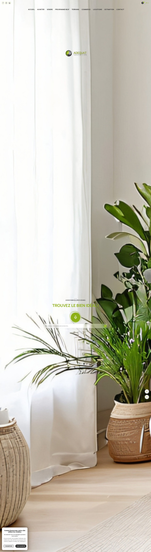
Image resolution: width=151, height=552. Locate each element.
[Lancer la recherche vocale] (75, 317)
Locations (97, 9)
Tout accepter (21, 546)
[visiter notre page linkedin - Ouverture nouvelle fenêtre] (9, 3)
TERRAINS (75, 9)
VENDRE (50, 9)
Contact (120, 9)
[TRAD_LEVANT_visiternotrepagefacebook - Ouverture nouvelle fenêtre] (3, 3)
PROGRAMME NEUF (62, 9)
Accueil (31, 9)
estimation (109, 9)
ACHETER (40, 9)
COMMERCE (86, 9)
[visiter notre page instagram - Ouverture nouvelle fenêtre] (6, 3)
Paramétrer (8, 546)
